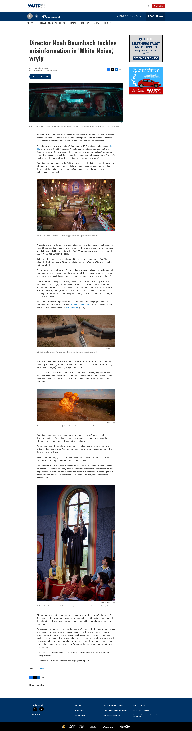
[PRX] (125, 726)
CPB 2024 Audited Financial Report (116, 710)
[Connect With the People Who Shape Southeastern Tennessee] (146, 48)
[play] (30, 16)
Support (85, 23)
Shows (62, 23)
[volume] (36, 16)
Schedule (41, 23)
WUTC (38, 714)
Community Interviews (141, 710)
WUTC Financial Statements (113, 705)
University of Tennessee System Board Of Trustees (146, 716)
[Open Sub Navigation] (34, 23)
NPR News (40, 668)
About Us (78, 705)
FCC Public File (80, 715)
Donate (159, 6)
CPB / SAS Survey (139, 705)
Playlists (52, 23)
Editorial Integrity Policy (112, 715)
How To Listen (79, 710)
